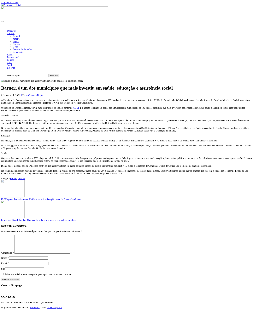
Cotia (15, 46)
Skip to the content (9, 2)
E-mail (5, 263)
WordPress (35, 307)
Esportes (11, 68)
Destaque (11, 31)
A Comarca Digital (34, 95)
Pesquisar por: (13, 75)
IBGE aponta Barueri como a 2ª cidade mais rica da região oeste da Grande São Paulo (41, 199)
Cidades (10, 33)
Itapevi (16, 41)
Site (3, 268)
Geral (9, 62)
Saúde (10, 65)
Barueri (16, 36)
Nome (5, 258)
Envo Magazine (54, 307)
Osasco (16, 44)
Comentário (7, 253)
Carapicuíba (18, 52)
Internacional (13, 57)
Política (10, 60)
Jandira (16, 39)
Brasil (9, 54)
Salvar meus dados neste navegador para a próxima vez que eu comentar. (38, 274)
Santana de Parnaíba (22, 49)
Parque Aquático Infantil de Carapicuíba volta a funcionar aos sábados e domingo (38, 220)
